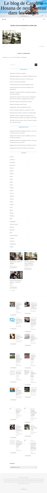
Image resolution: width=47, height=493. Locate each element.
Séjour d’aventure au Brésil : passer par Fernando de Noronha (19, 392)
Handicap (12, 196)
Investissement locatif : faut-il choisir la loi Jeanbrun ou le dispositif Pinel (33, 446)
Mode (11, 218)
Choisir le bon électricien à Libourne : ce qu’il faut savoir (21, 79)
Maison (11, 210)
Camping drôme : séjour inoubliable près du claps (20, 107)
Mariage (11, 213)
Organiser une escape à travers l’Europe (18, 104)
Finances (11, 193)
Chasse (11, 176)
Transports (12, 238)
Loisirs (11, 207)
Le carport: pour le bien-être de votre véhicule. (34, 390)
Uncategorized (13, 244)
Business (12, 170)
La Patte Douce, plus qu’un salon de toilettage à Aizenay (21, 84)
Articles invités (23, 483)
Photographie (12, 221)
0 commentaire (42, 46)
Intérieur (11, 201)
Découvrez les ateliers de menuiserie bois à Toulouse (21, 101)
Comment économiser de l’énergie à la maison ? (26, 145)
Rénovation (12, 229)
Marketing (12, 215)
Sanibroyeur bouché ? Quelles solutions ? (19, 337)
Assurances (12, 159)
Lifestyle (11, 204)
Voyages (11, 246)
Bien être (12, 168)
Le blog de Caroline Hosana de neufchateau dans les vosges (23, 8)
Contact (28, 483)
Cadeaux (11, 173)
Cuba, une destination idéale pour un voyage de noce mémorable (19, 358)
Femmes (11, 190)
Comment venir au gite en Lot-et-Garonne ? (25, 148)
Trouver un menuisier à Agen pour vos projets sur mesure (22, 110)
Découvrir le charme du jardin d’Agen (17, 81)
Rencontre (12, 227)
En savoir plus (13, 267)
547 (13, 290)
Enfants (11, 182)
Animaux (12, 156)
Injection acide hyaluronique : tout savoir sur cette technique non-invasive (33, 322)
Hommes (12, 199)
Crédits (11, 179)
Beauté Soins (12, 165)
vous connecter (10, 57)
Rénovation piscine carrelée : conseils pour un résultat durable (23, 112)
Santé (11, 232)
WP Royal (26, 477)
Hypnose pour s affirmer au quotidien (18, 73)
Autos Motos (12, 162)
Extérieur (12, 187)
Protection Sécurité (14, 224)
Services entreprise (14, 235)
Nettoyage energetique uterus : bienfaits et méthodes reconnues (23, 76)
